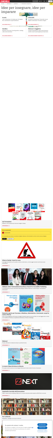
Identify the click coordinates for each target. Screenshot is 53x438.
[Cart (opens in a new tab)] (46, 1)
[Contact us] (41, 1)
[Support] (40, 1)
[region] (27, 428)
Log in (50, 1)
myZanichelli (35, 1)
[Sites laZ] (44, 1)
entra (4, 238)
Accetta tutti (42, 424)
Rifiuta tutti (42, 427)
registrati (10, 238)
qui (32, 427)
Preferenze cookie (42, 430)
